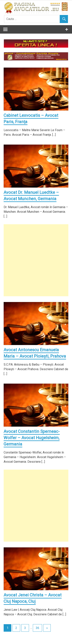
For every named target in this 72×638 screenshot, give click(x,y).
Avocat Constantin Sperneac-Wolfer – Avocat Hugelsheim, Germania (32, 437)
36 (37, 628)
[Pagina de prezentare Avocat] (36, 46)
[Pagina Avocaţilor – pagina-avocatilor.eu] (36, 12)
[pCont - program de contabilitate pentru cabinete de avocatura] (36, 59)
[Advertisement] (36, 260)
